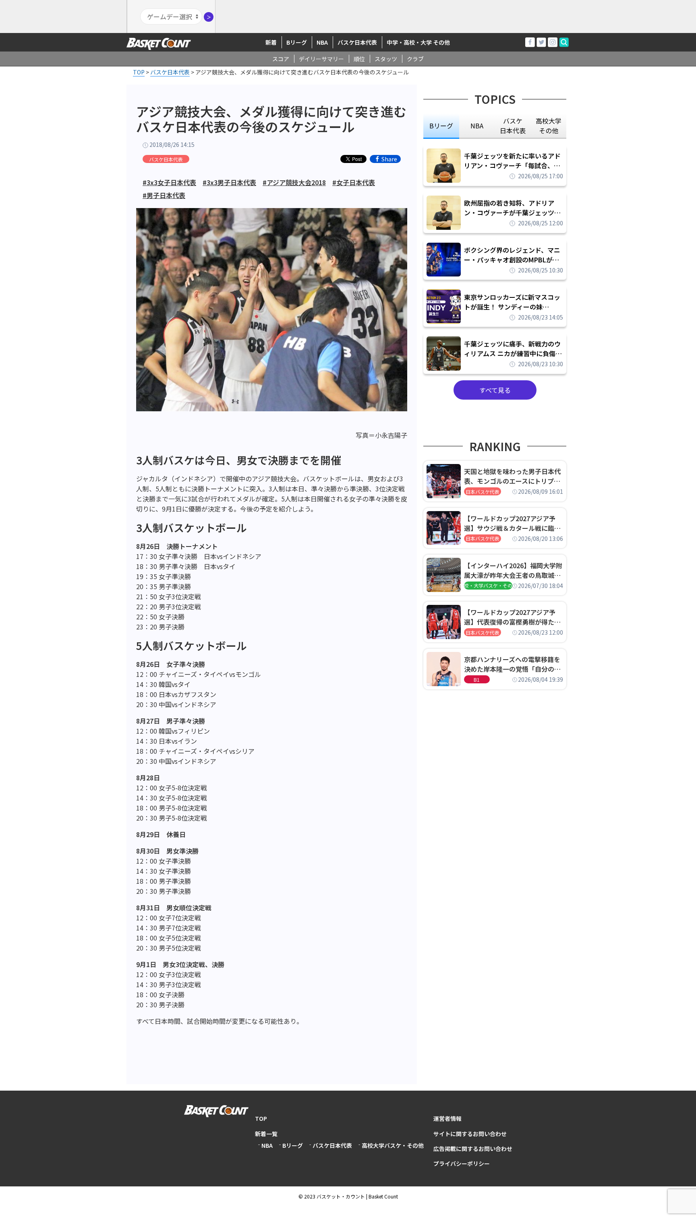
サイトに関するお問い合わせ (470, 1134)
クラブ (415, 59)
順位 (359, 59)
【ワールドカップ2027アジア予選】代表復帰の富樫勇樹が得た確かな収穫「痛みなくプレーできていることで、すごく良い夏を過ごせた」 (512, 617)
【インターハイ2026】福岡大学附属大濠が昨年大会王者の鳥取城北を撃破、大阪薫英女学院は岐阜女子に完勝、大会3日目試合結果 (513, 570)
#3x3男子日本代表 (229, 182)
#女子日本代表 (353, 182)
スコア (280, 59)
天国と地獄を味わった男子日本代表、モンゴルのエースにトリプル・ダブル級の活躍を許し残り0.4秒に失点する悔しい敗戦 (513, 476)
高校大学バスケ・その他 (393, 1145)
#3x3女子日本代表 (169, 182)
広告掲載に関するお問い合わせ (472, 1149)
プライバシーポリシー (461, 1163)
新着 (271, 42)
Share (389, 159)
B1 (477, 679)
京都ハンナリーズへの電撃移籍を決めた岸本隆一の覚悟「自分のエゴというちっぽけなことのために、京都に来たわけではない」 (512, 664)
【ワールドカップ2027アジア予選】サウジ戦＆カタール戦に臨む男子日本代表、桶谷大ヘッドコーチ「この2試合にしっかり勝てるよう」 (512, 523)
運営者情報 (447, 1118)
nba (476, 125)
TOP (261, 1118)
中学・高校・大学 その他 (418, 42)
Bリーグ (296, 42)
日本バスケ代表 (482, 491)
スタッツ (386, 59)
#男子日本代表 (164, 195)
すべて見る (495, 390)
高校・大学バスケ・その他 (488, 585)
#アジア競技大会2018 (294, 182)
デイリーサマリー (321, 59)
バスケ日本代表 (357, 42)
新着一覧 (266, 1134)
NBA (322, 42)
